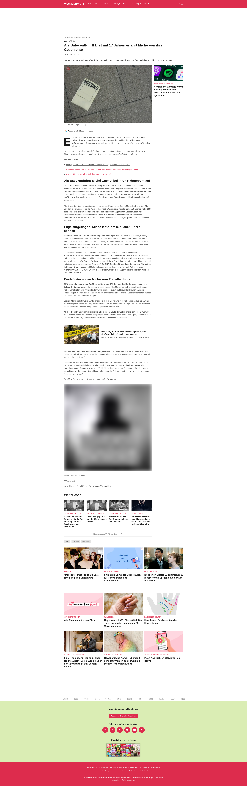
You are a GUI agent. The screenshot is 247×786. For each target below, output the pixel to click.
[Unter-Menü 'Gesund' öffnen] (110, 3)
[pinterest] (112, 730)
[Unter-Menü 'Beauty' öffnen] (120, 3)
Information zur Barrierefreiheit (150, 767)
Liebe (97, 4)
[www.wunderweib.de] (74, 4)
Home (66, 37)
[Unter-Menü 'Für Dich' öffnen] (150, 3)
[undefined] (70, 700)
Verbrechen (86, 37)
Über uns (117, 771)
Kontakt (142, 771)
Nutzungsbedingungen (104, 767)
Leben (89, 4)
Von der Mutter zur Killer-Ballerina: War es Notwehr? (88, 174)
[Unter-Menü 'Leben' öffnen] (92, 3)
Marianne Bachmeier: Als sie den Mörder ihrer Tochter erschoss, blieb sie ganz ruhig (102, 170)
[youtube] (134, 730)
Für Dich (146, 4)
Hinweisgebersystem (105, 771)
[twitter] (127, 730)
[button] (108, 534)
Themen (124, 771)
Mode (125, 4)
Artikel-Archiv (133, 771)
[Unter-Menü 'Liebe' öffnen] (100, 3)
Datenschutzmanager (130, 767)
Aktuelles (77, 37)
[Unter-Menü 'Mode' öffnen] (128, 3)
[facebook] (105, 730)
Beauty (116, 4)
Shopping (135, 4)
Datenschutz (117, 767)
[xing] (142, 730)
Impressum (90, 767)
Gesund (107, 4)
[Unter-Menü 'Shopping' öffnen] (140, 3)
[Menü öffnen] (182, 4)
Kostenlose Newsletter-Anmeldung (123, 716)
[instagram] (120, 730)
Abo (147, 771)
